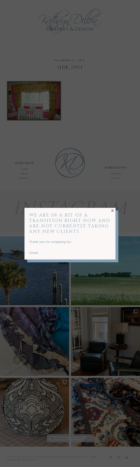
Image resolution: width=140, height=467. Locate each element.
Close (33, 253)
